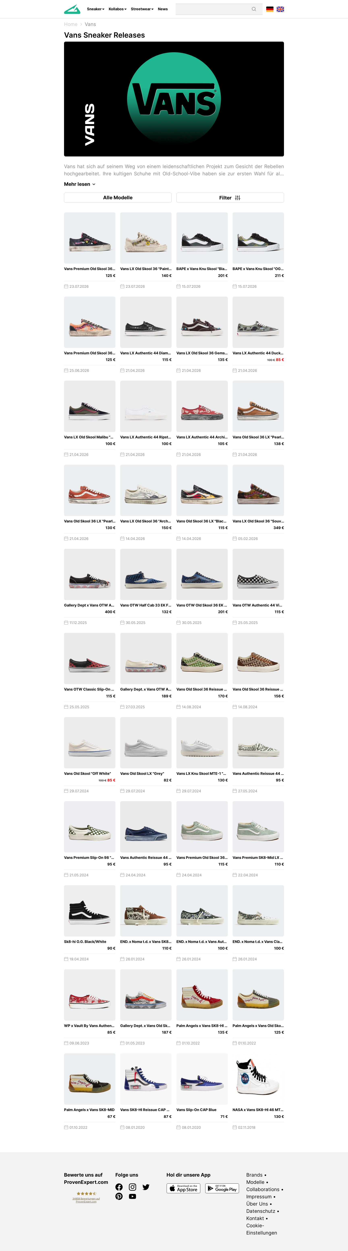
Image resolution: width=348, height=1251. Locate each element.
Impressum (259, 1197)
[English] (280, 9)
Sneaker (94, 9)
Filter (225, 198)
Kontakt (255, 1218)
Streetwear (141, 9)
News (163, 9)
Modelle (255, 1182)
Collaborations (263, 1189)
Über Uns (257, 1204)
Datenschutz (260, 1211)
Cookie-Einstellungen (261, 1229)
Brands (254, 1175)
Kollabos (116, 9)
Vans (90, 24)
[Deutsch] (269, 9)
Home (71, 24)
